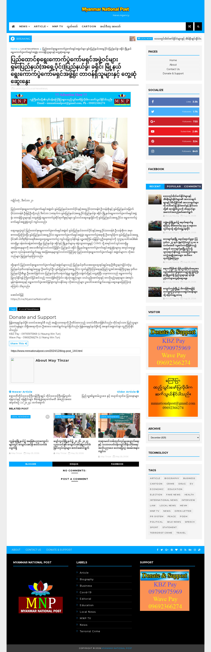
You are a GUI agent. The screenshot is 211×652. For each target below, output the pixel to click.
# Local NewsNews (29, 309)
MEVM (183, 505)
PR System (157, 516)
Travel (181, 532)
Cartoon (89, 26)
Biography (172, 478)
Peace (172, 516)
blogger (30, 464)
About (173, 64)
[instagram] (195, 550)
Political (156, 522)
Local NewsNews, (38, 88)
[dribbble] (181, 550)
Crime (171, 483)
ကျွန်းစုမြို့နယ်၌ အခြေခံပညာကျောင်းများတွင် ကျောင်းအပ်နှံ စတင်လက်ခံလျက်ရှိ (28, 444)
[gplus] (167, 550)
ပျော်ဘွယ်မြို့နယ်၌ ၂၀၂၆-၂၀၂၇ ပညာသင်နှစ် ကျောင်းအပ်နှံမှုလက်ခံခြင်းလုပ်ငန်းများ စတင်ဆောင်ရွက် (72, 444)
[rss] (185, 550)
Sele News (174, 522)
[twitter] (162, 550)
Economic (157, 489)
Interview (188, 500)
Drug (182, 483)
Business (189, 478)
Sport (154, 527)
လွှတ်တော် (72, 26)
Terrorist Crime (161, 532)
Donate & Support (173, 73)
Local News (133, 38)
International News (164, 500)
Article (40, 26)
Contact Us (173, 69)
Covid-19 (85, 592)
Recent (155, 186)
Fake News (173, 494)
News (23, 26)
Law (153, 505)
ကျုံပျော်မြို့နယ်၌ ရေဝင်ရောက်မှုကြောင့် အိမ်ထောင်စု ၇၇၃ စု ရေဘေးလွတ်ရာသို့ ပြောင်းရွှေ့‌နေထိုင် (180, 225)
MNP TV (57, 26)
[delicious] (199, 550)
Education (175, 489)
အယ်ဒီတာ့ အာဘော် (110, 26)
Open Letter (183, 511)
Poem (183, 516)
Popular (174, 186)
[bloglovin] (176, 550)
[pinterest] (172, 550)
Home (14, 48)
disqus (74, 464)
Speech (190, 522)
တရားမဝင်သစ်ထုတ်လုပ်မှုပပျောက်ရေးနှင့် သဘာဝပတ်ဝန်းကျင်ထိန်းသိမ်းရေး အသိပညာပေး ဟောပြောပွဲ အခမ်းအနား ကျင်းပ (118, 446)
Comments (192, 186)
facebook (117, 464)
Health (189, 494)
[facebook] (157, 550)
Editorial (85, 598)
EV (191, 483)
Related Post (19, 408)
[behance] (190, 550)
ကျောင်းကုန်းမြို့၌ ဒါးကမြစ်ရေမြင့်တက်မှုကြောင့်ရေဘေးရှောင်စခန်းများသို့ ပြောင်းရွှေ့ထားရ (180, 291)
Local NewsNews (30, 48)
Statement (170, 527)
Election (156, 494)
